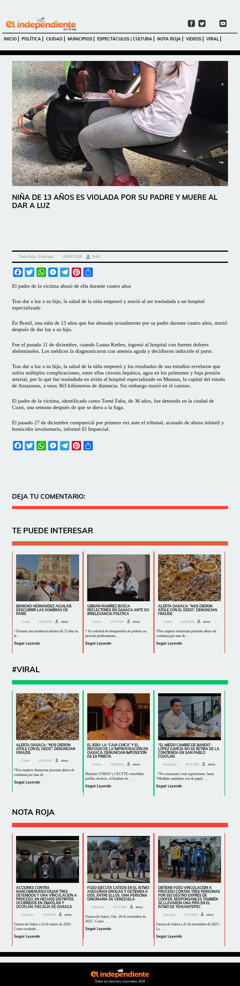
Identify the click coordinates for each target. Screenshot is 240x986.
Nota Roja (169, 39)
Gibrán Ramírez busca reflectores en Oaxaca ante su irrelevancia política (118, 610)
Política (31, 39)
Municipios (80, 39)
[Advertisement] (120, 231)
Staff (96, 256)
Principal (45, 256)
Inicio (10, 39)
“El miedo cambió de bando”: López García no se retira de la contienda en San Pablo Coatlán (188, 751)
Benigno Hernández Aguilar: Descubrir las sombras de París (44, 610)
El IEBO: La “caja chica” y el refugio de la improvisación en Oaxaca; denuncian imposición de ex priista (117, 751)
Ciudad (54, 39)
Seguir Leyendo (27, 643)
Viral (212, 39)
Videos (193, 39)
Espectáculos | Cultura (124, 39)
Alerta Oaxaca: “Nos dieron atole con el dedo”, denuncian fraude (187, 610)
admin (64, 621)
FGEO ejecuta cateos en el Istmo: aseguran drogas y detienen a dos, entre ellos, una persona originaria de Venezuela (118, 893)
